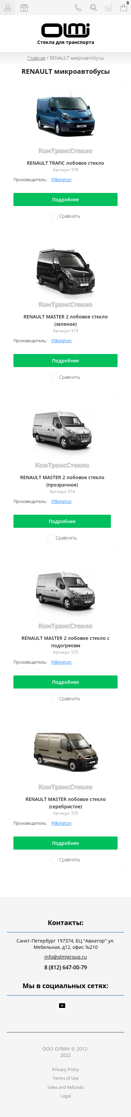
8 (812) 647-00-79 (65, 967)
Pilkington (61, 179)
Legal (65, 1096)
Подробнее (65, 199)
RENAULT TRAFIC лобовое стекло (65, 163)
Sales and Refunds (65, 1087)
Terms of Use (66, 1078)
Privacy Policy (65, 1069)
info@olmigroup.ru (65, 957)
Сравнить (69, 216)
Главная (36, 58)
